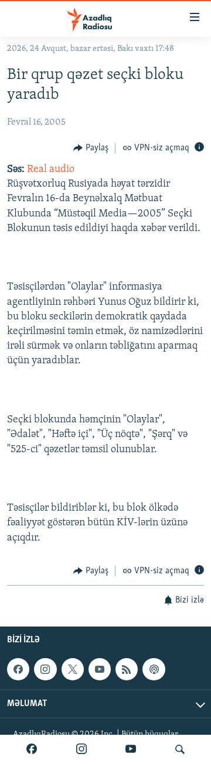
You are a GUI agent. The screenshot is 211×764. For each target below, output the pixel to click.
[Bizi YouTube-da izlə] (131, 749)
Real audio (50, 169)
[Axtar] (180, 749)
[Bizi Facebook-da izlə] (31, 749)
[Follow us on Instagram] (45, 669)
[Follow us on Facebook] (18, 669)
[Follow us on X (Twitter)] (73, 669)
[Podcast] (153, 669)
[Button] (90, 148)
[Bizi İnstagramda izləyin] (81, 749)
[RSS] (126, 669)
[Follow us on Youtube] (100, 669)
